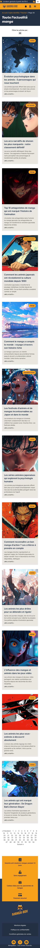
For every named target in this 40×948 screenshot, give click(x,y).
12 (11, 833)
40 (12, 840)
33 (20, 838)
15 (22, 833)
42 (20, 840)
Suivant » (20, 844)
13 (14, 833)
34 (24, 838)
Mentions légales (20, 925)
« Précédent (6, 831)
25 (24, 835)
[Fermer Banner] (38, 1)
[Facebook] (14, 942)
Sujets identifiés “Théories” (18, 13)
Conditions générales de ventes (20, 934)
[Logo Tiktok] (26, 942)
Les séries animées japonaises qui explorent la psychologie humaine (19, 478)
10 (4, 833)
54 (33, 842)
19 (36, 833)
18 (32, 833)
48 (11, 842)
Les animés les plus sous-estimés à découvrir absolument (17, 736)
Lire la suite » (9, 94)
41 (16, 840)
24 (20, 835)
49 (14, 842)
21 (8, 835)
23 (16, 835)
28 (35, 835)
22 (12, 835)
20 (4, 835)
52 (26, 842)
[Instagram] (20, 942)
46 (36, 840)
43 (24, 840)
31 (12, 838)
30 (8, 838)
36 (32, 838)
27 (32, 835)
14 (18, 833)
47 (7, 842)
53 (30, 842)
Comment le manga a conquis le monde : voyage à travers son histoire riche (19, 344)
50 (18, 842)
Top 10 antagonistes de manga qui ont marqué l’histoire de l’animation (19, 211)
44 (28, 840)
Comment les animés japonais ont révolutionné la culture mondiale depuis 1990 (19, 277)
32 (16, 838)
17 (29, 833)
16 (25, 833)
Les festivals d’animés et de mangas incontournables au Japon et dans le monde (18, 411)
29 (4, 838)
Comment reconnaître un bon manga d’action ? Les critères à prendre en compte (20, 545)
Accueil (4, 13)
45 (32, 840)
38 (4, 840)
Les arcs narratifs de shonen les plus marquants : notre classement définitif (18, 144)
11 (7, 833)
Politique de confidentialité (20, 930)
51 (22, 842)
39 (8, 840)
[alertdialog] (20, 1)
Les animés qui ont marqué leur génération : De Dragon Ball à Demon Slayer (18, 803)
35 (28, 838)
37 (35, 838)
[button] (35, 6)
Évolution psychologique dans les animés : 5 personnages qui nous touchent (20, 79)
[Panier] (26, 6)
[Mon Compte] (30, 6)
